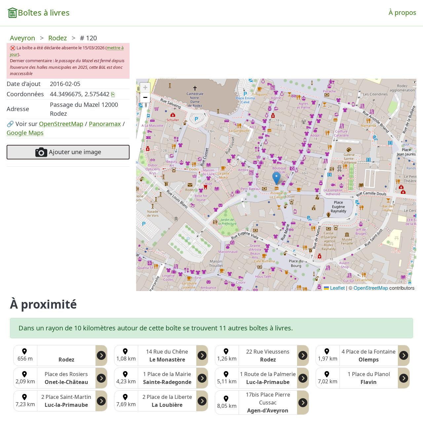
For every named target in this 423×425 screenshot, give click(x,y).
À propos (402, 12)
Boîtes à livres (44, 12)
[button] (276, 178)
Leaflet (337, 287)
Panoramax (105, 124)
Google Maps (25, 133)
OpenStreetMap (61, 124)
